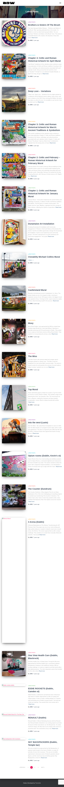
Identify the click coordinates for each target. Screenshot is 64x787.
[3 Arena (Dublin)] (14, 580)
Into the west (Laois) (38, 422)
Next (42, 767)
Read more (35, 37)
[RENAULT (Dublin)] (14, 714)
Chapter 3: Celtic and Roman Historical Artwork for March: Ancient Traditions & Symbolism (44, 127)
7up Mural (33, 389)
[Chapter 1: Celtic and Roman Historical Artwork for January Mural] (14, 198)
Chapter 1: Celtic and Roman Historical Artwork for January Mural (43, 193)
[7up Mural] (14, 397)
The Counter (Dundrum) (39, 489)
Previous (22, 767)
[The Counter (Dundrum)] (14, 497)
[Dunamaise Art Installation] (14, 231)
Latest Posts (31, 22)
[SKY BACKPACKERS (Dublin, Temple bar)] (14, 739)
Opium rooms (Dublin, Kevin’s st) (44, 455)
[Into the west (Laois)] (14, 430)
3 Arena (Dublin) (36, 522)
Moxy (30, 323)
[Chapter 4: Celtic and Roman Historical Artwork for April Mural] (14, 66)
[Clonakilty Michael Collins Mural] (14, 265)
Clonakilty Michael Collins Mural (44, 257)
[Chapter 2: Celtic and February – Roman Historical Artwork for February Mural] (14, 165)
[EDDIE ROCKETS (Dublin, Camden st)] (14, 685)
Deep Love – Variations (39, 91)
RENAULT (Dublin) (37, 717)
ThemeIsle (38, 783)
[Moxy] (14, 331)
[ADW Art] (9, 3)
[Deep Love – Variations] (14, 99)
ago (36, 40)
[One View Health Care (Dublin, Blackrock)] (14, 663)
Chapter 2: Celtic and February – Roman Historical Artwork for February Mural (44, 160)
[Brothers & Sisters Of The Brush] (14, 33)
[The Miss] (14, 364)
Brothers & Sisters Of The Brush (44, 25)
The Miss (32, 356)
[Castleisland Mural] (14, 298)
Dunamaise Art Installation (41, 224)
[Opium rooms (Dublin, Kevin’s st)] (14, 463)
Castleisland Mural (37, 290)
